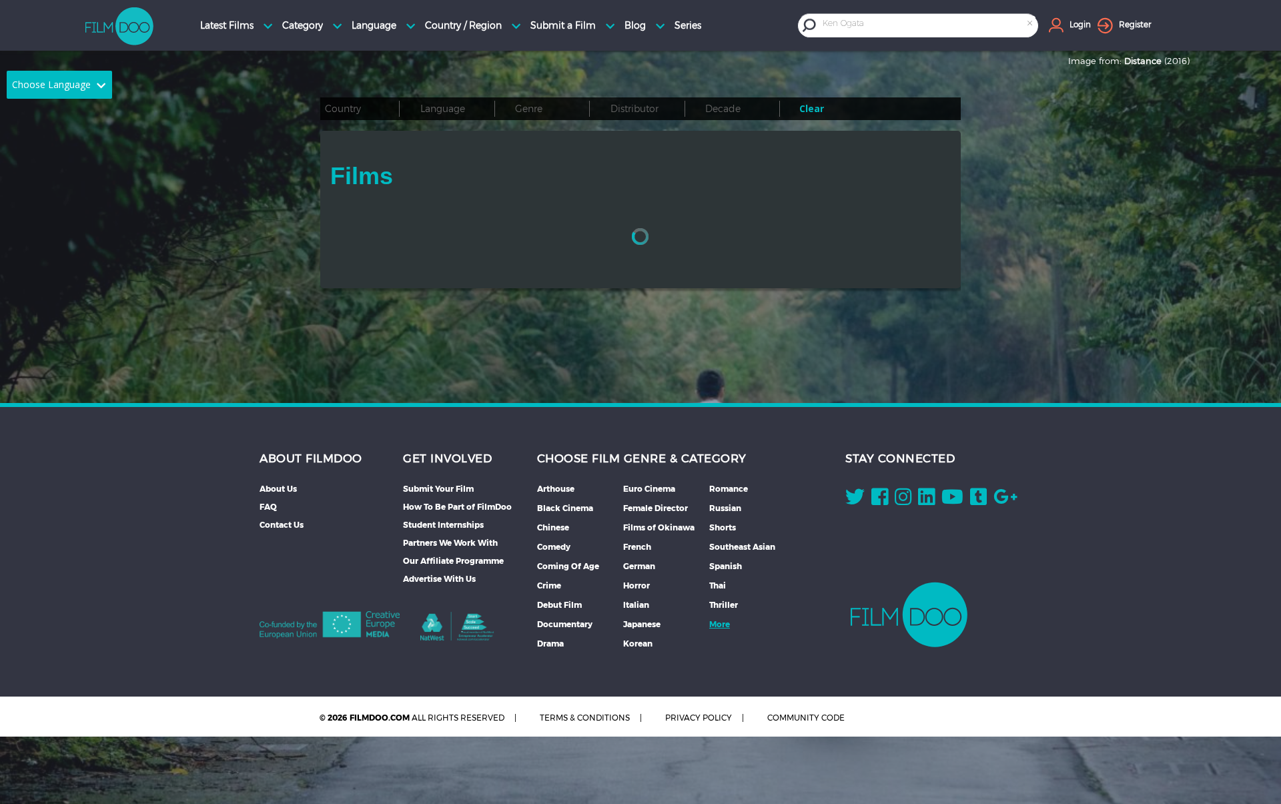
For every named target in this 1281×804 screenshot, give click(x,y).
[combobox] (928, 25)
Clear (811, 108)
